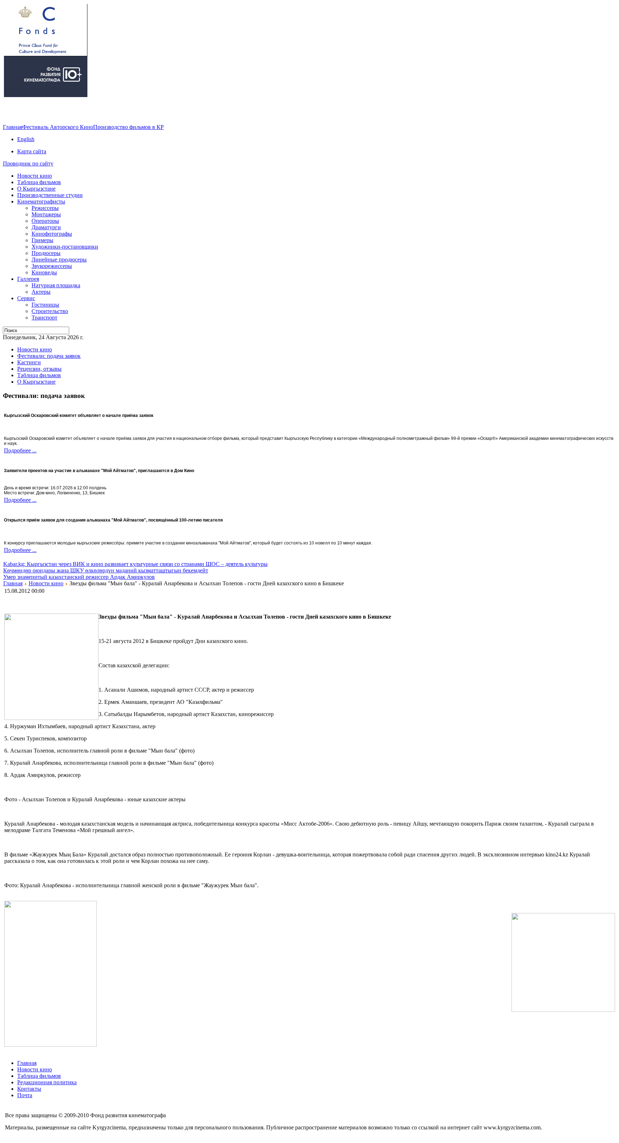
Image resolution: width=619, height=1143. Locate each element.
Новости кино (46, 583)
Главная (12, 127)
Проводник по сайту (28, 163)
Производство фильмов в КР (128, 127)
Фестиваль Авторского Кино (57, 127)
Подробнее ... (20, 450)
